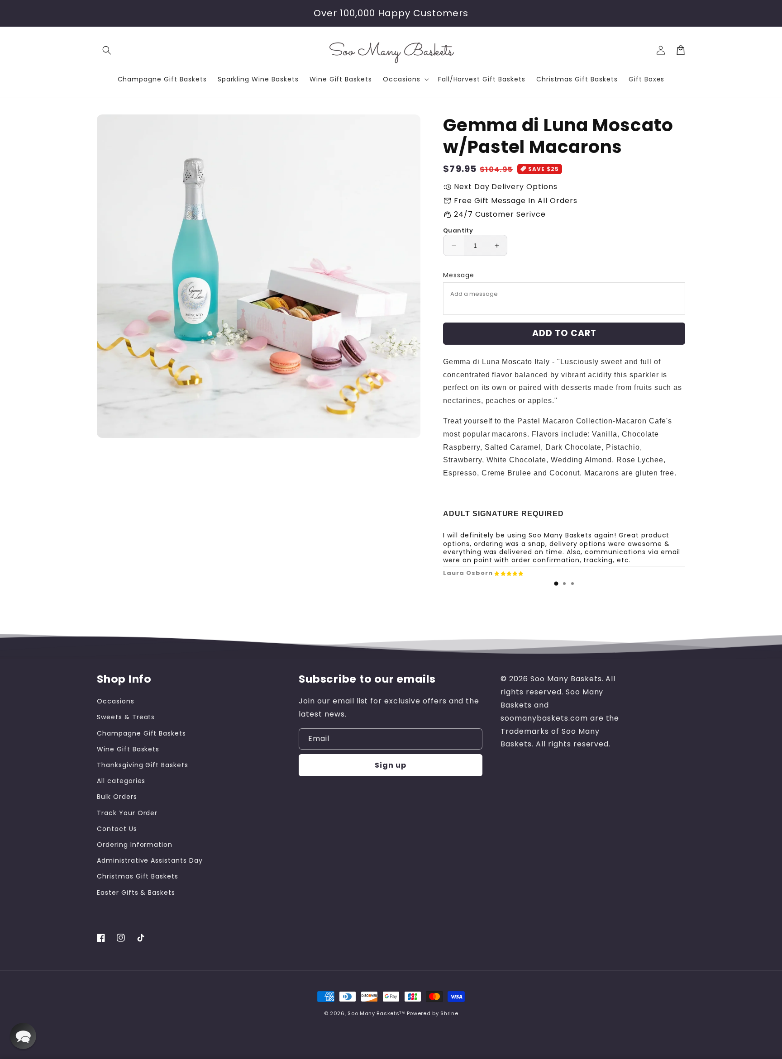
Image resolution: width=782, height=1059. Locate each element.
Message (458, 275)
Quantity (458, 230)
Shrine (449, 1013)
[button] (107, 50)
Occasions (115, 701)
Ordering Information (134, 844)
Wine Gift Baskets (128, 749)
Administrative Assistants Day (150, 860)
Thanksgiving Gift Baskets (142, 764)
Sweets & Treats (126, 717)
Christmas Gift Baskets (137, 876)
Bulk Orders (117, 796)
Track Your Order (127, 812)
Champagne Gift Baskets (141, 733)
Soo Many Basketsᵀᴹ (376, 1013)
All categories (121, 780)
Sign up (390, 765)
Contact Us (117, 828)
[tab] (556, 583)
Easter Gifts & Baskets (136, 892)
